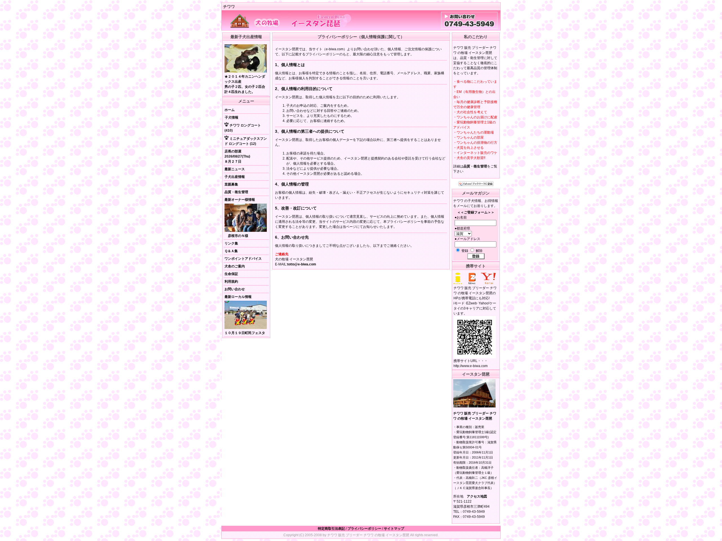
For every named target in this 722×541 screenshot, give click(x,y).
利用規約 (231, 281)
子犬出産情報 (234, 177)
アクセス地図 (477, 496)
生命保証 (231, 274)
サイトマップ (394, 529)
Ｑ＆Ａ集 (231, 251)
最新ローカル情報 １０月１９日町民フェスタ (244, 315)
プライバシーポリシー (364, 529)
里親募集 (231, 184)
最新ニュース (234, 169)
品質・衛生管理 (236, 192)
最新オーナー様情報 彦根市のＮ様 (239, 218)
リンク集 (231, 243)
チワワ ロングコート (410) (242, 127)
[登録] (476, 256)
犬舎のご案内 (234, 266)
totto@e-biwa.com (301, 264)
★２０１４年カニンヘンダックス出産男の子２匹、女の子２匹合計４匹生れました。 (244, 84)
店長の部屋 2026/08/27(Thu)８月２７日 (237, 156)
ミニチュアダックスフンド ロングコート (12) (245, 141)
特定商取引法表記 (331, 529)
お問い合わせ (234, 289)
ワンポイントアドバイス (243, 259)
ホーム (229, 110)
